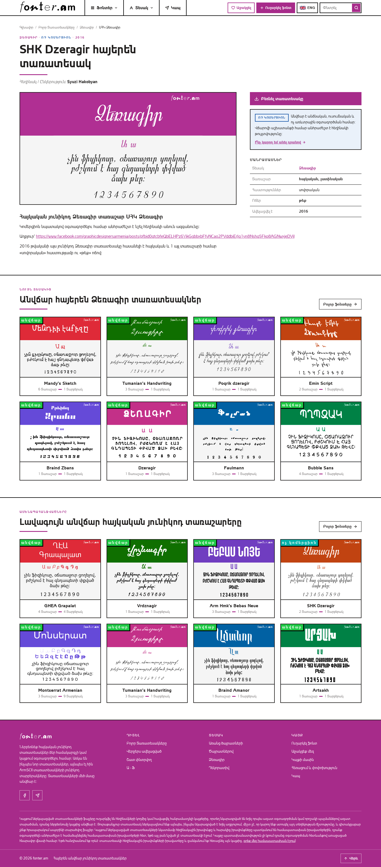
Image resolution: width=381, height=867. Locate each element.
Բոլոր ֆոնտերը (337, 304)
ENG (311, 8)
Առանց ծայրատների (226, 743)
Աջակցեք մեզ (302, 751)
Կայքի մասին (302, 760)
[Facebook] (25, 795)
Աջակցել (244, 8)
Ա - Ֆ (131, 768)
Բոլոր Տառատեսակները (56, 27)
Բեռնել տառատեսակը (282, 98)
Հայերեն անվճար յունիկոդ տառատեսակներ (90, 858)
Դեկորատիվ (219, 768)
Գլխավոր (26, 27)
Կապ (175, 7)
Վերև (353, 858)
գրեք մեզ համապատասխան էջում (269, 841)
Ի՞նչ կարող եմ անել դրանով (278, 142)
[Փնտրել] (356, 8)
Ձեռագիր (87, 27)
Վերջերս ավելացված (144, 751)
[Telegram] (37, 795)
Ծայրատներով (221, 751)
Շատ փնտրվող (139, 760)
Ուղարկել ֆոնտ (278, 8)
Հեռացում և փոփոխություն (314, 768)
